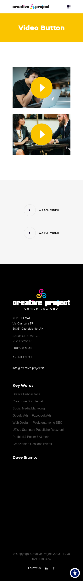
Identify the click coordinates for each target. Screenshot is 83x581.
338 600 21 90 (22, 357)
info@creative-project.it (28, 368)
